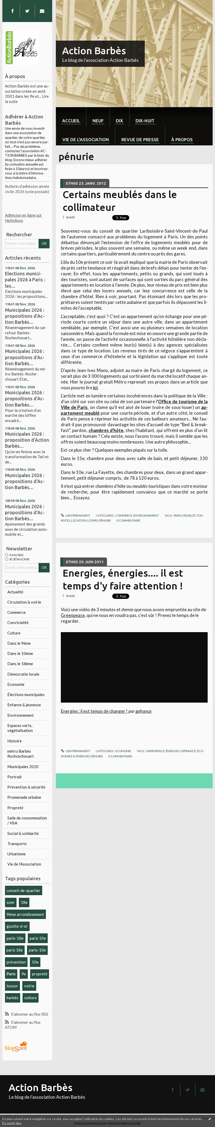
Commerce (16, 612)
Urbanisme (16, 853)
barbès (12, 997)
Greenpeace (73, 615)
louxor (12, 985)
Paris (11, 973)
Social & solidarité (23, 833)
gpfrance (144, 711)
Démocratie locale (23, 674)
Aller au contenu (16, 4)
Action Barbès (94, 50)
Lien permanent (77, 515)
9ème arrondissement (25, 914)
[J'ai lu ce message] (210, 1119)
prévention (16, 962)
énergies (172, 751)
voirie (29, 985)
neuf (98, 120)
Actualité (15, 591)
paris (177, 515)
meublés (189, 515)
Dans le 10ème (20, 653)
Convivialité (18, 622)
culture (30, 997)
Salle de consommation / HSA (27, 820)
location (78, 520)
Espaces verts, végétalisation (20, 728)
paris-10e (37, 950)
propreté (39, 973)
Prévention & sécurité (26, 787)
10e (35, 962)
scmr (11, 902)
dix (119, 120)
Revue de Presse (140, 139)
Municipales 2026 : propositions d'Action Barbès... (25, 316)
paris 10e (38, 938)
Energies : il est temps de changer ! (94, 711)
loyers (92, 520)
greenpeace (155, 751)
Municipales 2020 (23, 766)
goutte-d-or (17, 926)
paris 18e (15, 950)
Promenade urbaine (24, 797)
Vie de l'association (85, 139)
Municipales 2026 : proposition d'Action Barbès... (27, 439)
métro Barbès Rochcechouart (20, 754)
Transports (17, 843)
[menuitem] (71, 116)
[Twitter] (27, 11)
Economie (15, 684)
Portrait (14, 776)
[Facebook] (12, 11)
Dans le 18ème (20, 663)
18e (24, 902)
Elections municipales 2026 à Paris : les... (25, 279)
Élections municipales (26, 694)
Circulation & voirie (24, 602)
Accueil (71, 120)
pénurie (105, 520)
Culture (13, 633)
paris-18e (15, 938)
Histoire (14, 740)
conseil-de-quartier (23, 890)
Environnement (20, 715)
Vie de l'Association (24, 864)
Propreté (15, 807)
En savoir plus (12, 1123)
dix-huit (145, 120)
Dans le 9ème (19, 643)
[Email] (42, 11)
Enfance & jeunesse (24, 704)
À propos (182, 139)
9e (24, 973)
